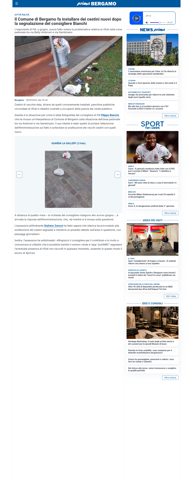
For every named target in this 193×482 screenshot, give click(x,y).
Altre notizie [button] (170, 115)
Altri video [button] (171, 296)
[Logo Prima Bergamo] (96, 3)
